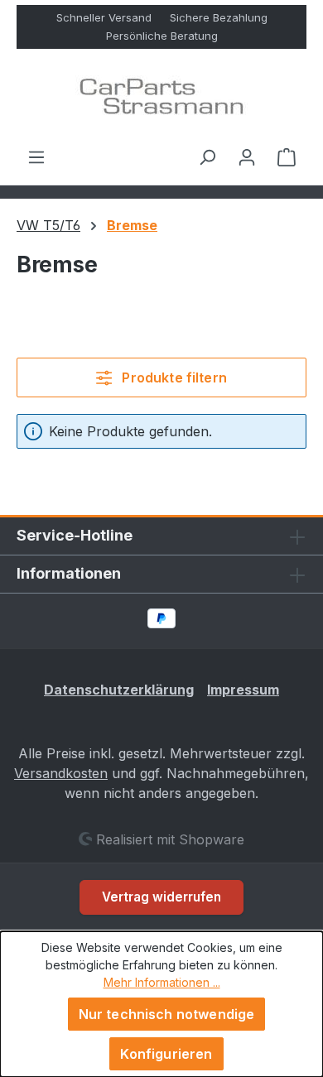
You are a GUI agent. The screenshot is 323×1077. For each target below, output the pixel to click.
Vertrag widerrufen (161, 897)
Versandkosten (61, 773)
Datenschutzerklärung (119, 689)
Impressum (243, 689)
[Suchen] (207, 156)
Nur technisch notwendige (167, 1014)
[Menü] (36, 156)
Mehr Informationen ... (162, 982)
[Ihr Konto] (247, 156)
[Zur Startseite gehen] (161, 98)
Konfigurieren (166, 1054)
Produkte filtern (172, 377)
